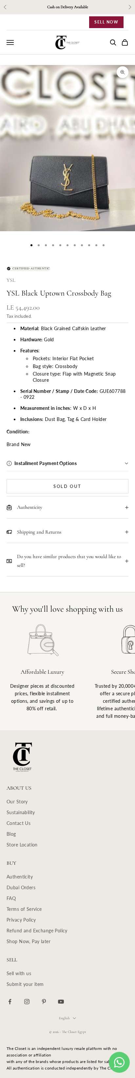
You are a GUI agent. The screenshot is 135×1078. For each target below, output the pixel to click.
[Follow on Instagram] (27, 1001)
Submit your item (25, 984)
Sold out (67, 486)
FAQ (11, 898)
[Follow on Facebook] (10, 1001)
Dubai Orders (21, 887)
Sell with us (19, 973)
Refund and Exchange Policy (37, 930)
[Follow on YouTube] (61, 1001)
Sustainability (21, 812)
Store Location (22, 844)
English (64, 1018)
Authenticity (20, 876)
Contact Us (18, 823)
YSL (11, 280)
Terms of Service (24, 909)
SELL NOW (106, 22)
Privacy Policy (21, 920)
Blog (11, 834)
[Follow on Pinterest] (44, 1001)
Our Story (17, 801)
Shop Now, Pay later (28, 941)
